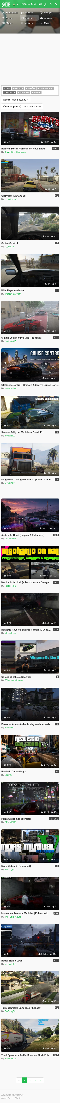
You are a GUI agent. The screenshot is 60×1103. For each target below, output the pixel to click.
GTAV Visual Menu (14, 680)
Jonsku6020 (10, 1058)
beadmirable (10, 388)
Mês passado (15, 99)
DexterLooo (10, 538)
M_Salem (9, 246)
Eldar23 (8, 774)
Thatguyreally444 (13, 293)
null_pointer (10, 963)
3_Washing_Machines (15, 151)
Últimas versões (21, 106)
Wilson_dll (9, 869)
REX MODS (10, 822)
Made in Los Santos (11, 1098)
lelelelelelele (10, 633)
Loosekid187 (11, 199)
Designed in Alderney (12, 1094)
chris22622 (10, 435)
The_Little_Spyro (13, 916)
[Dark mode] (50, 4)
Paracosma (10, 585)
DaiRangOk (10, 1011)
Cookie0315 (10, 341)
